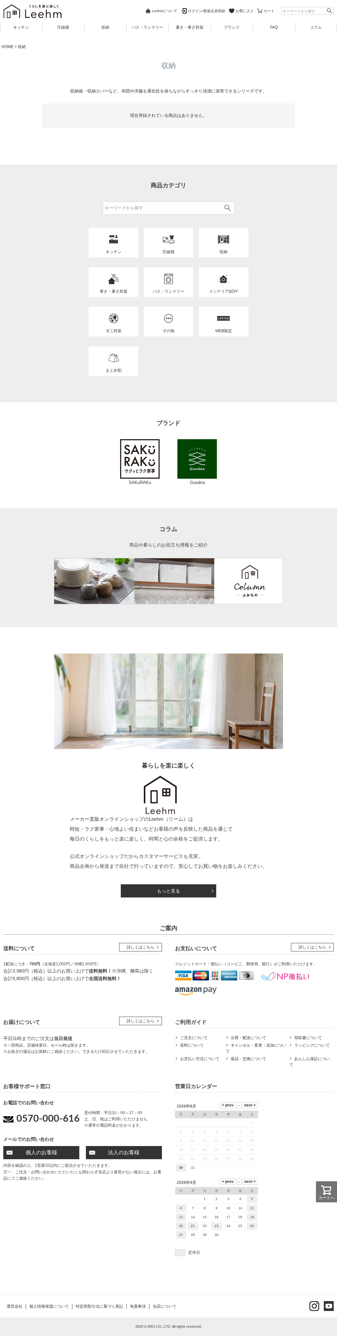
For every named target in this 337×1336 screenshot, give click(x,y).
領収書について (308, 1037)
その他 (168, 331)
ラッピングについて (312, 1045)
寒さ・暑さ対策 (113, 291)
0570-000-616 (48, 1119)
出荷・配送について (248, 1037)
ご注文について (194, 1037)
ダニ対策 (113, 331)
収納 (105, 27)
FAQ (274, 27)
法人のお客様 (124, 1152)
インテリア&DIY (223, 291)
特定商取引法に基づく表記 (99, 1306)
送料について (192, 1045)
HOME (7, 46)
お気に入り (245, 11)
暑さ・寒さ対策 (189, 27)
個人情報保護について (49, 1306)
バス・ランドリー (147, 27)
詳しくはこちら (140, 947)
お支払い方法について (200, 1058)
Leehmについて (164, 11)
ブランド (232, 27)
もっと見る (168, 891)
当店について (164, 1306)
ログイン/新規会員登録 (206, 11)
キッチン (21, 27)
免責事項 (138, 1306)
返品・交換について (248, 1058)
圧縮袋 (63, 27)
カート (269, 11)
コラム (316, 27)
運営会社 (14, 1306)
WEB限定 (223, 331)
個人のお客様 (41, 1152)
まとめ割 (113, 370)
